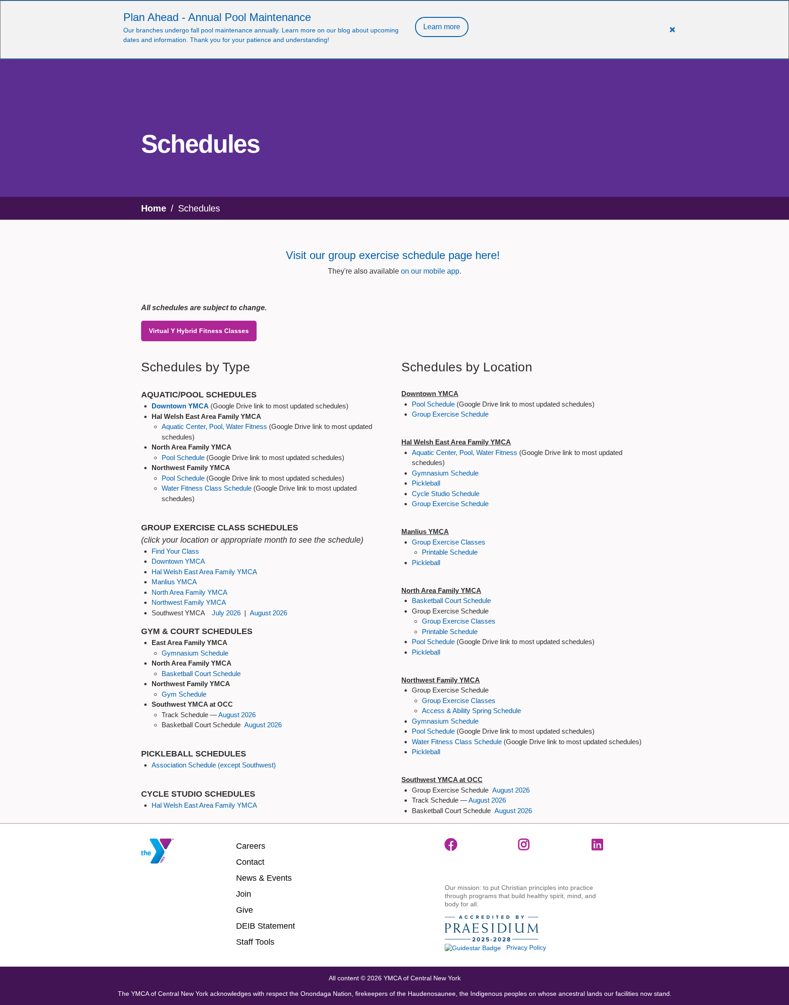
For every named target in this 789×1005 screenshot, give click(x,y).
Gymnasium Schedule (195, 653)
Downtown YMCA (178, 561)
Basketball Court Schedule (201, 673)
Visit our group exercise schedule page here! (394, 255)
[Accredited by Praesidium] (491, 928)
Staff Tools (255, 942)
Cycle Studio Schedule (445, 493)
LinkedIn (598, 844)
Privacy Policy (526, 947)
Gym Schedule (184, 694)
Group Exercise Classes (448, 542)
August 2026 (268, 613)
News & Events (264, 878)
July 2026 (226, 613)
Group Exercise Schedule (450, 414)
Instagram (524, 844)
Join (243, 894)
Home (153, 208)
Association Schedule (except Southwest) (214, 765)
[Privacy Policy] (473, 947)
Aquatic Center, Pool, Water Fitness (214, 426)
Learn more (441, 27)
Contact (250, 862)
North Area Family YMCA (189, 592)
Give (244, 910)
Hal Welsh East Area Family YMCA (204, 572)
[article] (394, 29)
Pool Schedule (183, 457)
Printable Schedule (450, 552)
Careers (250, 846)
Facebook (451, 844)
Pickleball (426, 483)
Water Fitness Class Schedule (207, 488)
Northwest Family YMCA (189, 602)
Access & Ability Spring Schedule (471, 710)
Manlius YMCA (174, 582)
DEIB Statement (265, 926)
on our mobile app (430, 271)
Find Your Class (175, 551)
